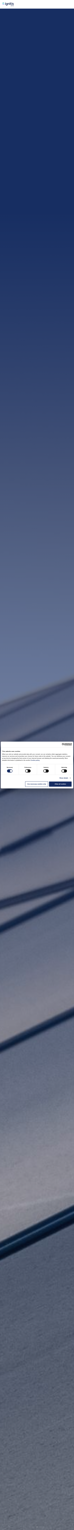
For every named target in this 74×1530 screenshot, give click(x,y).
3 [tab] (37, 1527)
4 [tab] (40, 1527)
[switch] (28, 770)
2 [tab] (33, 1527)
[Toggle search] (64, 4)
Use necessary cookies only (36, 784)
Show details (63, 778)
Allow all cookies (60, 784)
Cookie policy (35, 760)
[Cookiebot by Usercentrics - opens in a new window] (63, 744)
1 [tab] (30, 1527)
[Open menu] (70, 4)
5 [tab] (44, 1527)
